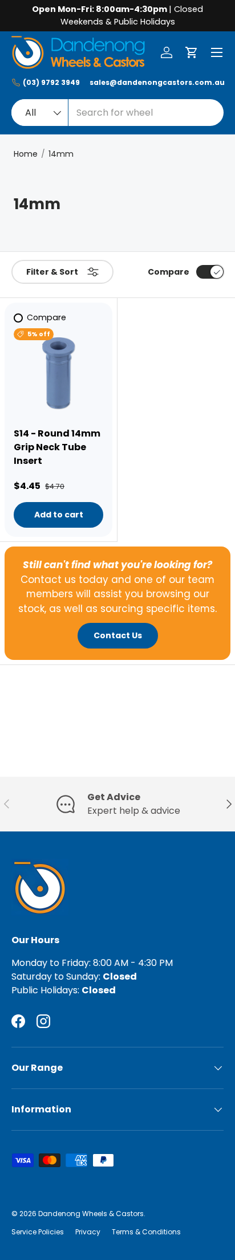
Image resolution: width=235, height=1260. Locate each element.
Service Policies (37, 1232)
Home (26, 154)
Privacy (87, 1232)
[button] (191, 52)
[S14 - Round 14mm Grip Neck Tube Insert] (58, 373)
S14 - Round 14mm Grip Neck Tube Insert (57, 447)
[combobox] (117, 112)
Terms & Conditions (146, 1232)
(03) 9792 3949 (51, 82)
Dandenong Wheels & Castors (91, 1213)
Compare (168, 272)
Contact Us (118, 635)
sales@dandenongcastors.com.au (157, 82)
